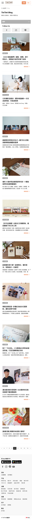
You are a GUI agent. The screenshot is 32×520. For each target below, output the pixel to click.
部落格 (9, 505)
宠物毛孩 (22, 488)
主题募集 (3, 474)
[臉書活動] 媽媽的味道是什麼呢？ (14, 431)
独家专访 (5, 53)
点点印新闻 (5, 427)
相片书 (9, 480)
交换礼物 (3, 493)
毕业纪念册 (10, 493)
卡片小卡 (3, 483)
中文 (29, 517)
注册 (24, 2)
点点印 (4, 8)
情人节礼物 (4, 491)
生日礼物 (10, 488)
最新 (3, 21)
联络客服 (10, 499)
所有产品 (3, 480)
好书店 (3, 510)
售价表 (23, 483)
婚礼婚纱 (3, 488)
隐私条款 (25, 499)
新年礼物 (25, 491)
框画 (21, 480)
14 (27, 448)
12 (21, 448)
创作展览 (10, 474)
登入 (29, 2)
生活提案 (5, 178)
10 (14, 448)
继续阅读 (26, 66)
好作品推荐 (5, 219)
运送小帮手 (17, 483)
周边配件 (10, 483)
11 (18, 448)
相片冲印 (26, 480)
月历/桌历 (15, 480)
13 (24, 448)
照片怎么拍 (5, 94)
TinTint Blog (7, 12)
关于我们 (3, 505)
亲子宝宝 (16, 488)
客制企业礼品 (17, 499)
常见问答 (3, 499)
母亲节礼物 (11, 491)
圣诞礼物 (18, 491)
